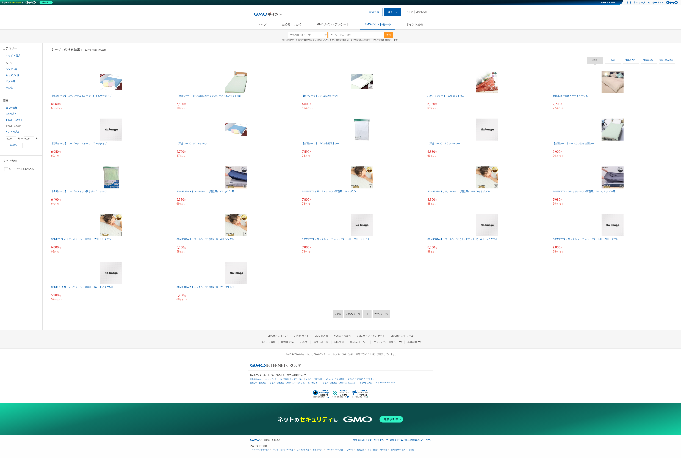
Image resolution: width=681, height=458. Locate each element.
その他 (9, 87)
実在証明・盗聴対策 (258, 383)
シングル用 (11, 69)
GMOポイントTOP (278, 335)
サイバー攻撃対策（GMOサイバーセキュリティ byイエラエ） (294, 383)
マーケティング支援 (335, 450)
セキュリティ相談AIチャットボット (362, 379)
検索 (388, 35)
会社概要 (412, 342)
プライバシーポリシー (385, 342)
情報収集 (360, 450)
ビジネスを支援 (303, 450)
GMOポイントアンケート (333, 24)
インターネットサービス (260, 450)
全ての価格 (11, 107)
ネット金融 (372, 450)
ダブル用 (10, 81)
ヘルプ (409, 12)
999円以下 (11, 113)
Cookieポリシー (359, 342)
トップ (262, 24)
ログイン (393, 11)
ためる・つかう (292, 24)
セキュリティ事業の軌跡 (385, 382)
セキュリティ (318, 450)
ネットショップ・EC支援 (283, 450)
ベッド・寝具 (13, 55)
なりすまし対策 (366, 383)
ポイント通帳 (414, 24)
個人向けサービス (398, 450)
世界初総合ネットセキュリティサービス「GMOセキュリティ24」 (276, 379)
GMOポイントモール (378, 24)
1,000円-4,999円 (14, 120)
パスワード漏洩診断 (314, 379)
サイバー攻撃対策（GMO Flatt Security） (339, 383)
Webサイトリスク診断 (335, 379)
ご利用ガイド (301, 335)
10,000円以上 (12, 131)
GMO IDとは (321, 335)
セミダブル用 (13, 75)
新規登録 (374, 11)
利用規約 (339, 342)
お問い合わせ (321, 342)
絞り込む (14, 145)
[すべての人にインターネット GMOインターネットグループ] (656, 2)
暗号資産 (383, 450)
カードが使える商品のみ (21, 169)
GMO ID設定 (421, 12)
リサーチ (350, 450)
